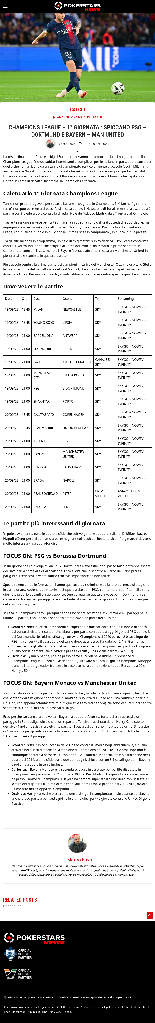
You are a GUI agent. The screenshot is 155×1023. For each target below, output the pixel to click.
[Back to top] (150, 915)
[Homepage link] (77, 6)
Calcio (77, 110)
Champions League (87, 117)
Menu (7, 6)
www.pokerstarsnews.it (25, 1007)
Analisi (63, 117)
